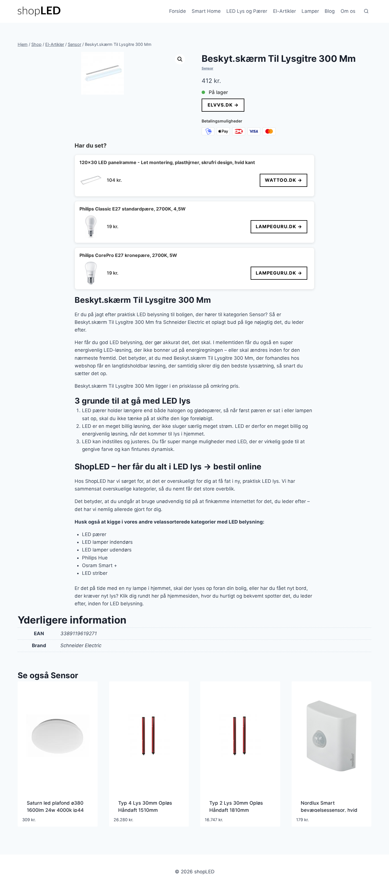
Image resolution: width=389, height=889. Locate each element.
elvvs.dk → (222, 105)
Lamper (310, 11)
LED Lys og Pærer (246, 11)
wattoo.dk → (283, 180)
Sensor (207, 68)
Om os (348, 11)
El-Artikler (284, 11)
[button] (180, 59)
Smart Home (206, 11)
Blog (330, 11)
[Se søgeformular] (366, 11)
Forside (177, 11)
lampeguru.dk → (279, 226)
